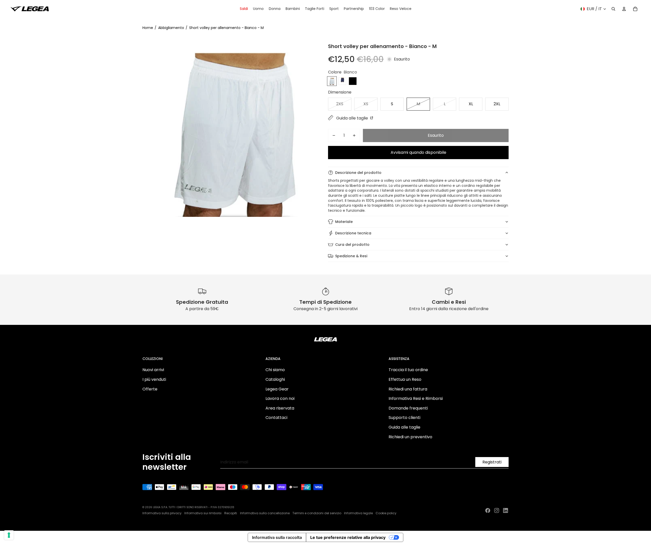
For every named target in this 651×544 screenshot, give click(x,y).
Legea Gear (277, 389)
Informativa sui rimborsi (202, 513)
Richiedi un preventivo (410, 437)
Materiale (344, 221)
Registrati (491, 462)
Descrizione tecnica (353, 233)
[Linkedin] (505, 510)
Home (147, 27)
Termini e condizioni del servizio (316, 513)
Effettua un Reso (405, 379)
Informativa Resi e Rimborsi (416, 398)
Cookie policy (386, 513)
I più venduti (154, 379)
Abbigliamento (171, 27)
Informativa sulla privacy (162, 513)
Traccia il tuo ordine (408, 370)
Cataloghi (275, 379)
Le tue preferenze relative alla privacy (348, 537)
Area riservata (279, 408)
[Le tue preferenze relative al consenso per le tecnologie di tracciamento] (9, 535)
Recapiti (230, 513)
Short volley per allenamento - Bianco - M (226, 27)
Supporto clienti (404, 417)
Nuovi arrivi (153, 370)
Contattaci (276, 417)
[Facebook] (488, 510)
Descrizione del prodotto (358, 172)
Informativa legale (358, 513)
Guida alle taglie (352, 118)
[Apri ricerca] (613, 8)
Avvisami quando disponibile (418, 152)
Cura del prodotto (352, 244)
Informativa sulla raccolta (277, 537)
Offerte (149, 389)
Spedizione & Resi (351, 256)
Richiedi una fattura (408, 389)
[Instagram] (497, 510)
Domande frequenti (408, 408)
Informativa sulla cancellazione (265, 513)
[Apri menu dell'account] (624, 8)
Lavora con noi (279, 398)
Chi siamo (275, 370)
